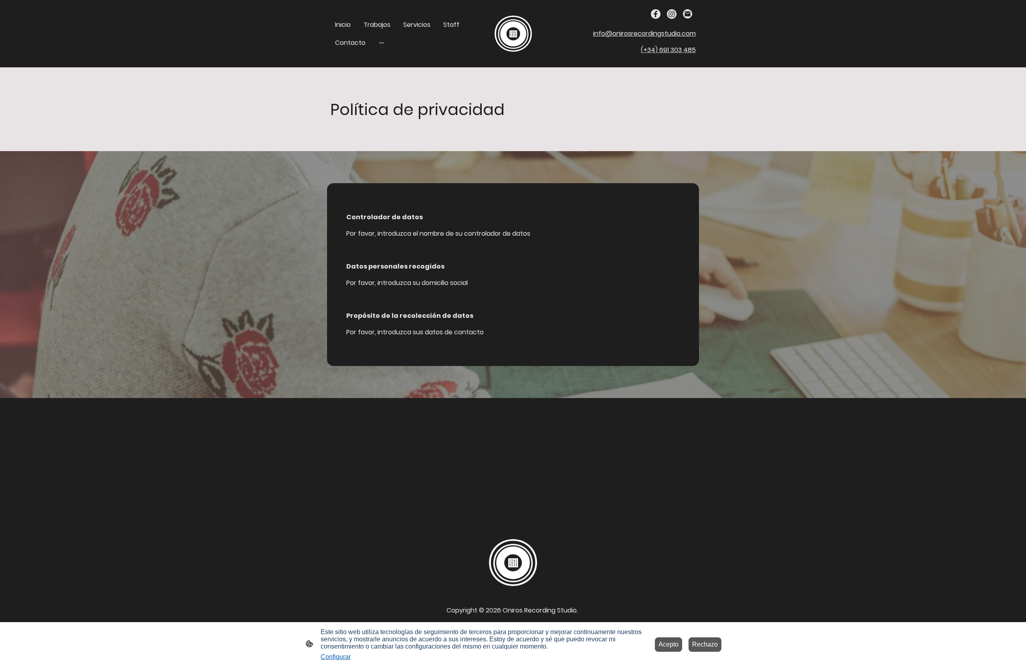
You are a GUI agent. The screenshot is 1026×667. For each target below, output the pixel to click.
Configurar (336, 656)
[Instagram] (672, 14)
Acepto (668, 644)
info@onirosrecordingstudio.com (644, 33)
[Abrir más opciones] (382, 43)
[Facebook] (655, 14)
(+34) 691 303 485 (668, 50)
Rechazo (705, 644)
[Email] (688, 14)
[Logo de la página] (513, 34)
